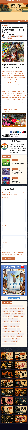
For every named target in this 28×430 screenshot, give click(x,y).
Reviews (19, 331)
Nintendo (5, 326)
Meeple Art (12, 323)
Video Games (6, 341)
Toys (4, 339)
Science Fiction (6, 333)
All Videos (5, 308)
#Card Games (19, 36)
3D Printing (5, 306)
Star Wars (14, 333)
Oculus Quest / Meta (14, 326)
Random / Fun (6, 331)
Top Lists (12, 336)
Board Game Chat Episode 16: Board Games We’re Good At (19, 172)
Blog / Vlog (5, 311)
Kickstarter (17, 321)
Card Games (21, 313)
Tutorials (9, 339)
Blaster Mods (21, 308)
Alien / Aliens (20, 306)
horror (12, 321)
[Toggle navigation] (18, 21)
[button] (21, 21)
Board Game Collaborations (16, 311)
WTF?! (14, 344)
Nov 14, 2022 (15, 165)
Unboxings (17, 339)
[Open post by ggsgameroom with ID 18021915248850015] (14, 280)
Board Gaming (6, 313)
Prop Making (12, 328)
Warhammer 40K (7, 344)
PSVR (18, 328)
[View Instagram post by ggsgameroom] (25, 294)
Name (4, 225)
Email (4, 234)
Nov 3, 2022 (15, 174)
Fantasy (5, 318)
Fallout (21, 316)
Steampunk (20, 333)
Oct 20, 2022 (15, 182)
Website (4, 242)
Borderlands (14, 313)
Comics (5, 316)
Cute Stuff (16, 316)
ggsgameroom (13, 266)
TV (13, 339)
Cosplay (10, 316)
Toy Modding (19, 336)
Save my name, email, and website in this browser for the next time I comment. (13, 253)
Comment (5, 197)
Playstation (5, 328)
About (14, 427)
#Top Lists (10, 38)
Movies (18, 323)
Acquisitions (12, 306)
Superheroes (6, 336)
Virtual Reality (14, 341)
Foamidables (6, 321)
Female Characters (12, 318)
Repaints (13, 331)
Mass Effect (5, 323)
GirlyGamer (11, 34)
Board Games (5, 25)
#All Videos (12, 36)
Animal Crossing (13, 308)
